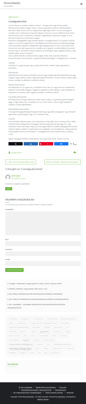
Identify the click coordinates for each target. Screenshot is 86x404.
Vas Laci (32, 352)
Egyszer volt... (23, 331)
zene (39, 352)
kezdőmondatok (43, 335)
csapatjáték (47, 327)
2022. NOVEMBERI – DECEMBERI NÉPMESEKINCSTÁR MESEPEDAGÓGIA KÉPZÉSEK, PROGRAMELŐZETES (36, 306)
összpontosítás (55, 352)
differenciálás (12, 331)
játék (25, 335)
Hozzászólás (9, 209)
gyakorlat (44, 331)
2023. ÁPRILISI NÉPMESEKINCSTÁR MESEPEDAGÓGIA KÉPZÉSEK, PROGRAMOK (36, 294)
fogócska (33, 331)
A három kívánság (52, 319)
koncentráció (63, 335)
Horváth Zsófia (57, 331)
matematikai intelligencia (21, 344)
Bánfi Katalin (16, 176)
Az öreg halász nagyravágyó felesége (19, 327)
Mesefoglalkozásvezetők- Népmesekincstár (36, 390)
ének (45, 352)
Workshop (70, 392)
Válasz (9, 189)
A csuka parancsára (38, 319)
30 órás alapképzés (25, 387)
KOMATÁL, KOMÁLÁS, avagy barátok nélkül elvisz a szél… (28, 289)
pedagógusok (12, 352)
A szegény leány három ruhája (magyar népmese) (44, 323)
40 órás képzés (13, 319)
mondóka (45, 348)
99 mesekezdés (25, 319)
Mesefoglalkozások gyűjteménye (62, 344)
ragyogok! (23, 352)
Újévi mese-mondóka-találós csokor (22, 162)
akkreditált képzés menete (68, 319)
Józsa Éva (32, 335)
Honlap (7, 259)
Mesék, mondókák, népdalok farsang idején (61, 162)
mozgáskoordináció (57, 348)
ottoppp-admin (16, 153)
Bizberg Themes (43, 399)
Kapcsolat (62, 387)
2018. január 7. (13, 17)
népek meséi (70, 348)
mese (48, 344)
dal (67, 327)
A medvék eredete (22, 323)
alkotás (11, 323)
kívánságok (36, 340)
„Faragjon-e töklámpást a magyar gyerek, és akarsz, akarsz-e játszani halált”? (35, 284)
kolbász (54, 335)
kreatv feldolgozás (14, 340)
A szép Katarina (65, 323)
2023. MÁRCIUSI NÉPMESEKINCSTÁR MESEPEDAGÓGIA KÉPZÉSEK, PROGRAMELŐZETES (39, 299)
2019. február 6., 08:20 (18, 178)
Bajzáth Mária (36, 327)
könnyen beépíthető (49, 340)
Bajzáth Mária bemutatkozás (46, 387)
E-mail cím (9, 249)
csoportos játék (58, 327)
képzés (26, 340)
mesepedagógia (20, 348)
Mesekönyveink (60, 390)
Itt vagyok (67, 331)
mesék (37, 348)
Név (7, 239)
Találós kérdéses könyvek (54, 392)
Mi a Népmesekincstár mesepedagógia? (28, 392)
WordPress (61, 397)
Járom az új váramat (14, 335)
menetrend (40, 344)
